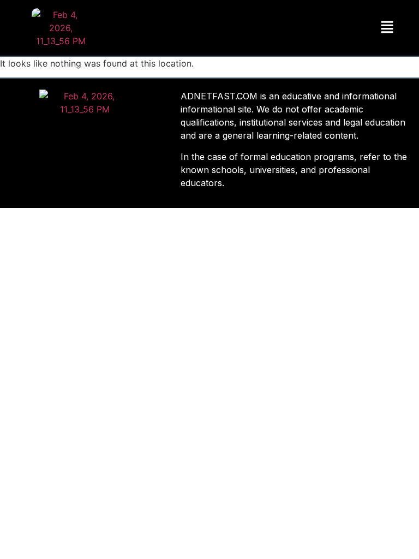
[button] (387, 27)
